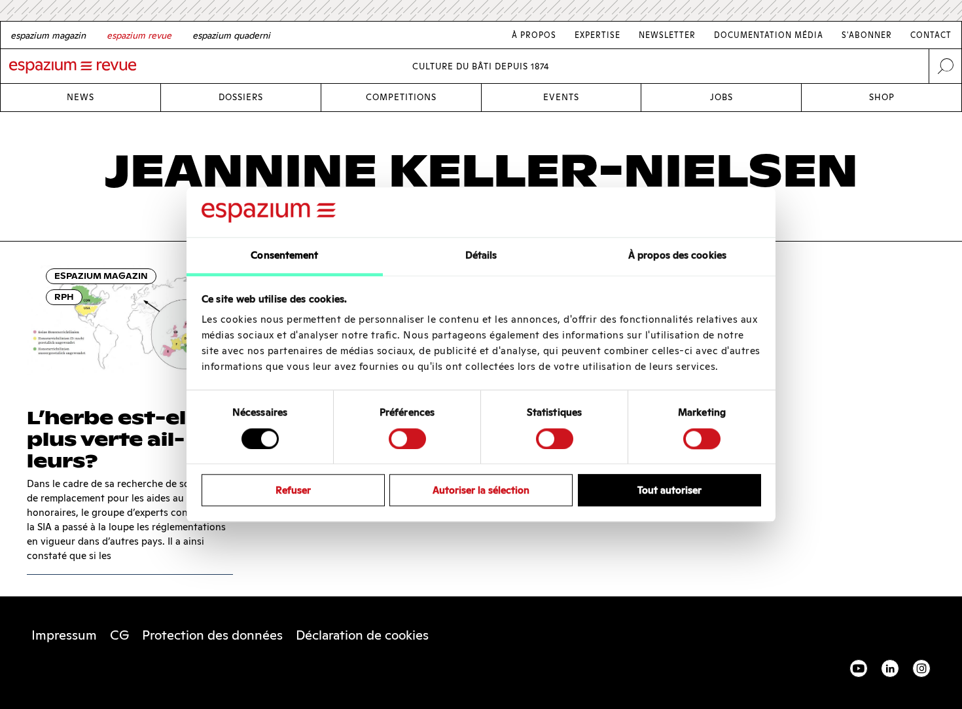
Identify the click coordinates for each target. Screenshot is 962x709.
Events (561, 97)
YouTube (858, 668)
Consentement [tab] (284, 256)
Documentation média (768, 35)
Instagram (921, 668)
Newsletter (667, 35)
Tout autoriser (669, 490)
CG (119, 635)
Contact (931, 35)
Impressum (64, 635)
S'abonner (867, 35)
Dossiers (241, 97)
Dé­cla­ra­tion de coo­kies (362, 635)
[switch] (407, 438)
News (80, 97)
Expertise (597, 35)
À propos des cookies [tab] (677, 256)
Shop (882, 97)
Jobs (721, 97)
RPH (64, 296)
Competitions (401, 97)
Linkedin (890, 668)
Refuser (293, 490)
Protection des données (212, 635)
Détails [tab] (481, 256)
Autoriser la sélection (481, 490)
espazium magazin (101, 276)
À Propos (534, 35)
